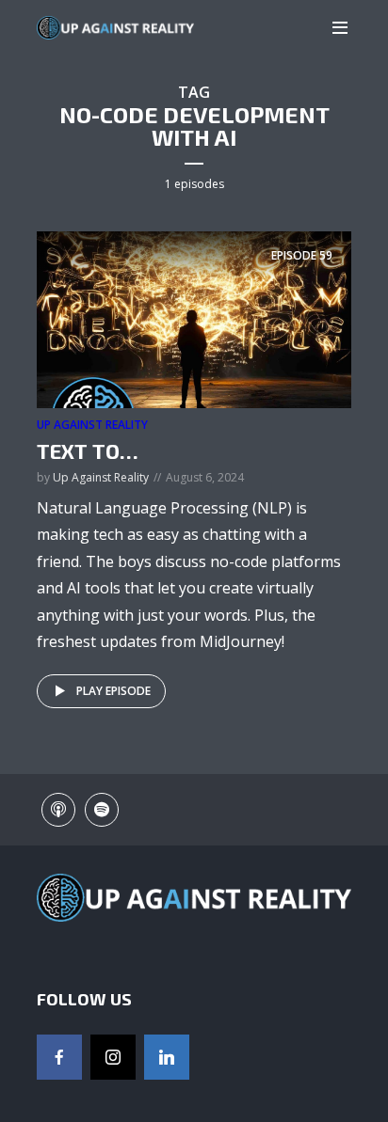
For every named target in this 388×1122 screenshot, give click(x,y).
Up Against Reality (92, 425)
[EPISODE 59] (194, 318)
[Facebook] (59, 1057)
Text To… (87, 450)
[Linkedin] (166, 1057)
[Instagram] (113, 1057)
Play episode (113, 691)
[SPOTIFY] (102, 810)
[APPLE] (58, 810)
